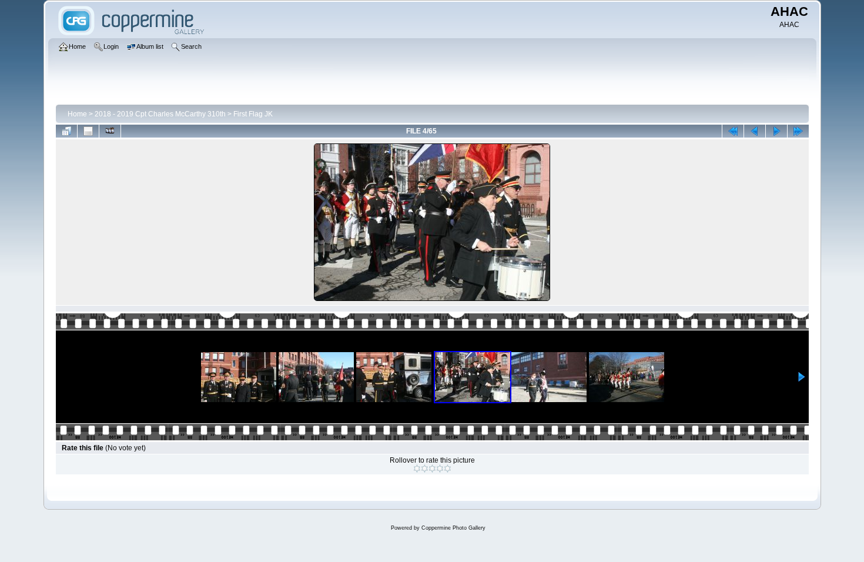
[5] (447, 468)
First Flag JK (253, 114)
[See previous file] (754, 131)
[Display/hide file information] (88, 131)
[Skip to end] (798, 131)
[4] (440, 468)
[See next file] (776, 131)
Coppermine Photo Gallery (453, 528)
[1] (417, 468)
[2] (424, 468)
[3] (432, 468)
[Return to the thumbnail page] (66, 131)
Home (77, 114)
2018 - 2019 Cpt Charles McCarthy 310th (160, 114)
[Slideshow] (109, 131)
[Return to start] (733, 131)
